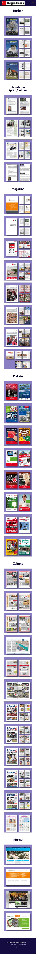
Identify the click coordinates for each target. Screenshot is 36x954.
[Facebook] (17, 947)
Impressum (13, 944)
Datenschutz (22, 944)
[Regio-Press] (13, 3)
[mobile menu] (33, 3)
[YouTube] (19, 947)
